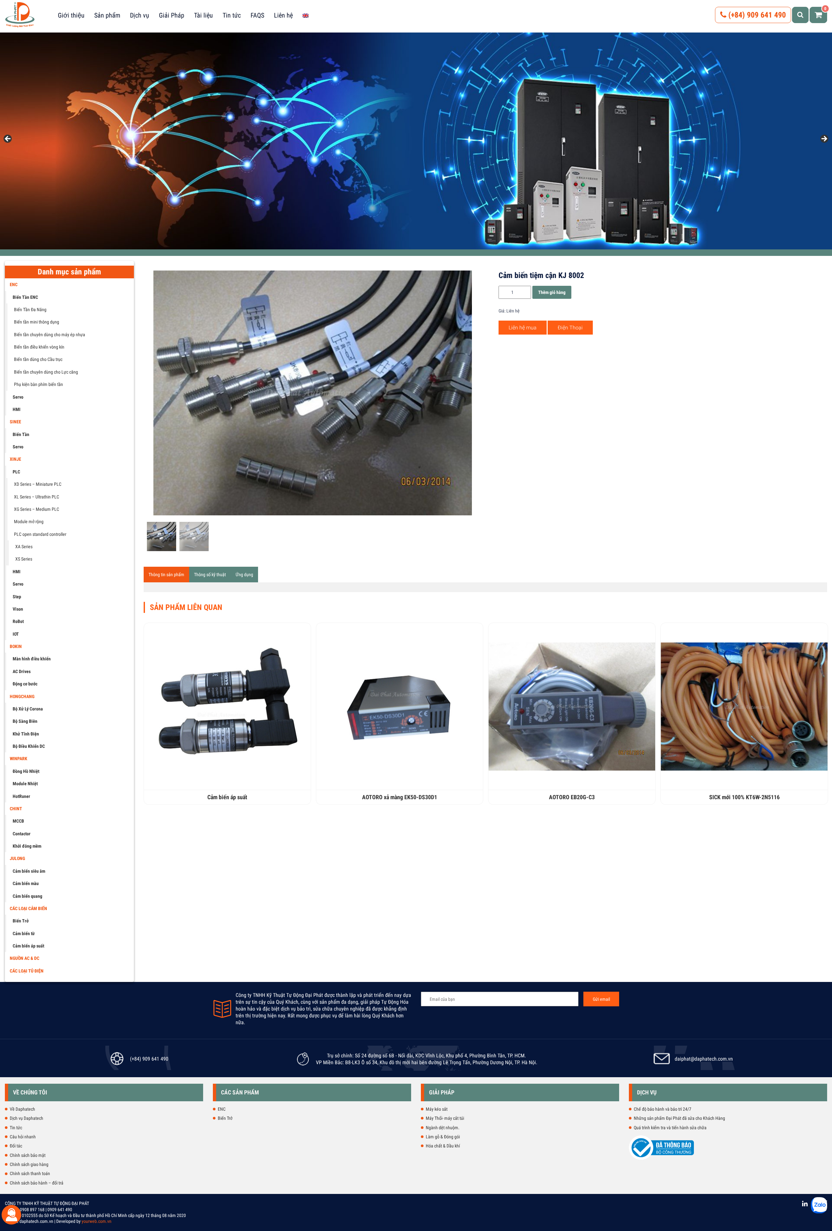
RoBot (18, 621)
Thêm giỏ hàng (552, 292)
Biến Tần (21, 434)
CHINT (16, 808)
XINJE (15, 459)
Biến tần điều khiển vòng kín (39, 347)
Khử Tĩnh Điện (26, 733)
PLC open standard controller (40, 534)
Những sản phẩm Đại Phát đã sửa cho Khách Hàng (679, 1118)
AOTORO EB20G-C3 (572, 797)
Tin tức (232, 15)
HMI (16, 409)
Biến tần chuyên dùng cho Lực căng (46, 372)
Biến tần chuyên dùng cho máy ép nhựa (49, 334)
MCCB (18, 821)
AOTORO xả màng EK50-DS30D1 (399, 797)
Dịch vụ (139, 15)
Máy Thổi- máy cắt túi (445, 1118)
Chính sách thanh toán (30, 1173)
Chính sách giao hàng (29, 1164)
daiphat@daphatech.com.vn (704, 1059)
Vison (18, 609)
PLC (16, 471)
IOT (16, 634)
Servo (18, 397)
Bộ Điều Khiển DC (29, 746)
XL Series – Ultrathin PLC (36, 496)
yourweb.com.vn (96, 1221)
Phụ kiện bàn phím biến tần (38, 384)
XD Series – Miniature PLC (37, 484)
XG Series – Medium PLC (36, 509)
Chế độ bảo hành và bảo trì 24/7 (662, 1109)
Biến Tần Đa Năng (30, 309)
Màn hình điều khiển (32, 658)
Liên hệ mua (523, 327)
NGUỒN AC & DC (24, 958)
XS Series (23, 559)
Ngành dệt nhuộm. (443, 1127)
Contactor (22, 833)
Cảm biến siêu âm (29, 871)
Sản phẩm (107, 15)
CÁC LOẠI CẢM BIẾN (28, 908)
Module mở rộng (29, 521)
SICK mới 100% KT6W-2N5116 (744, 797)
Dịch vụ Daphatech (26, 1118)
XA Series (23, 546)
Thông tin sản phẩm (166, 574)
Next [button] (824, 139)
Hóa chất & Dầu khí (443, 1145)
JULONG (17, 858)
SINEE (15, 421)
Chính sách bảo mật (28, 1155)
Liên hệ (283, 15)
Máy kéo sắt (437, 1109)
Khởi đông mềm (27, 846)
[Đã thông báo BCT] (661, 1158)
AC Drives (22, 671)
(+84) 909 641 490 (756, 15)
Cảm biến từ (24, 933)
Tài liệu (203, 15)
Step (17, 596)
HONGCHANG (22, 696)
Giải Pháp (171, 15)
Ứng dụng (244, 574)
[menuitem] (305, 15)
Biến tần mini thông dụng (36, 321)
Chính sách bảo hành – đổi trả (36, 1182)
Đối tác (16, 1145)
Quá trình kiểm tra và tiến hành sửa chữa (670, 1127)
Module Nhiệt (25, 783)
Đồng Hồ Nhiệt (26, 771)
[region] (416, 141)
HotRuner (21, 796)
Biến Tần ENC (25, 297)
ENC (14, 284)
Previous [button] (8, 139)
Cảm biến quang (27, 896)
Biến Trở (21, 920)
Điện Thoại (570, 327)
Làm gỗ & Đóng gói (443, 1136)
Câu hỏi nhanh (23, 1136)
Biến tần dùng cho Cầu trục (38, 359)
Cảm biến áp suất (28, 945)
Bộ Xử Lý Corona (28, 708)
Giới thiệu (71, 15)
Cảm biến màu (26, 883)
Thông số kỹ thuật (210, 574)
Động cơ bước (25, 683)
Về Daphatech (22, 1109)
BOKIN (16, 646)
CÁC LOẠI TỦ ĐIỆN (27, 970)
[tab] (166, 574)
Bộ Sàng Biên (25, 721)
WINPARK (18, 758)
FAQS (257, 15)
